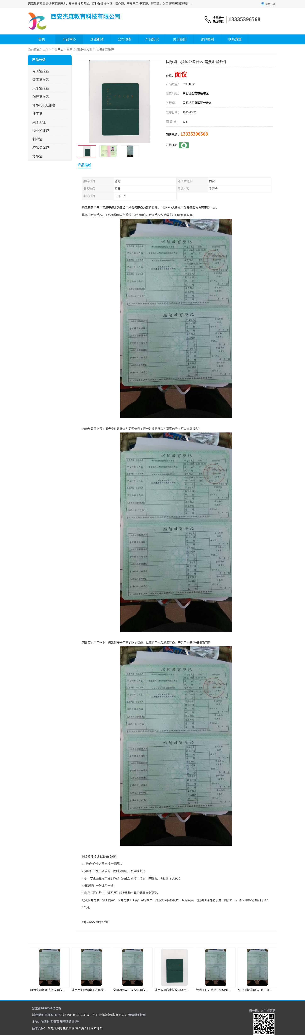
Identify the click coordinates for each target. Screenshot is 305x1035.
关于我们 (179, 39)
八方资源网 (55, 1028)
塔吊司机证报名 (44, 105)
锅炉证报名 (40, 96)
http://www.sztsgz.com (95, 922)
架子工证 (39, 122)
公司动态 (124, 39)
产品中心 (69, 39)
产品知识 (152, 39)
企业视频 (97, 39)
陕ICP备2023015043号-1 (76, 1015)
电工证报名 (40, 71)
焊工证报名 (40, 79)
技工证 (37, 113)
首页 (41, 39)
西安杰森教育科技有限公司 (110, 1015)
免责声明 (68, 1028)
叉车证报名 (40, 88)
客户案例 (207, 39)
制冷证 (37, 139)
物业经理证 (40, 130)
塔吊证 (37, 156)
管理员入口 (82, 1028)
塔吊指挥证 (40, 147)
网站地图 (96, 1028)
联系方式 (235, 39)
